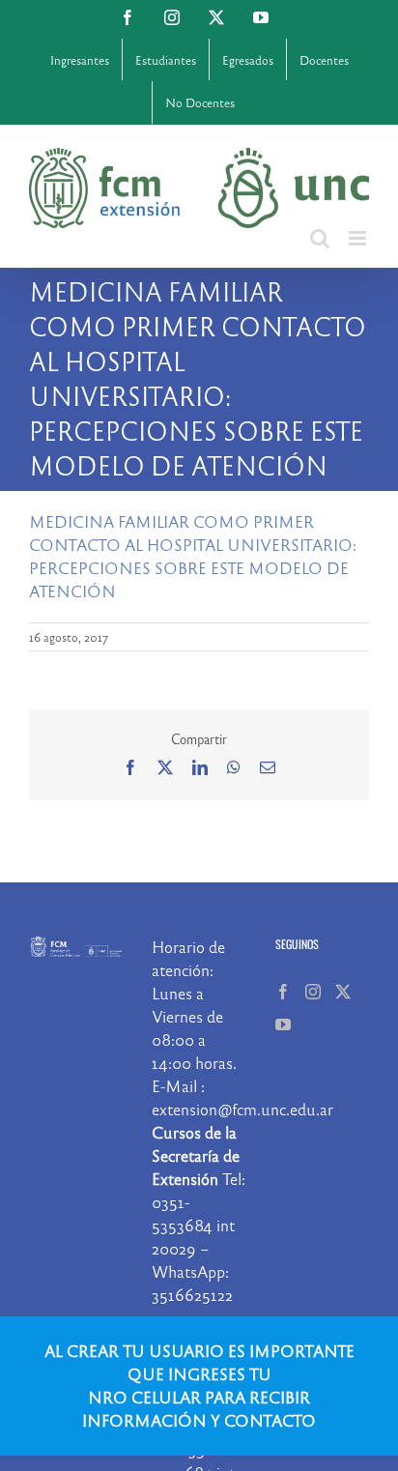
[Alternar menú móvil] (359, 238)
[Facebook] (283, 991)
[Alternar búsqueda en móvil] (319, 238)
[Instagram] (313, 991)
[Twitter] (343, 991)
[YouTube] (283, 1024)
